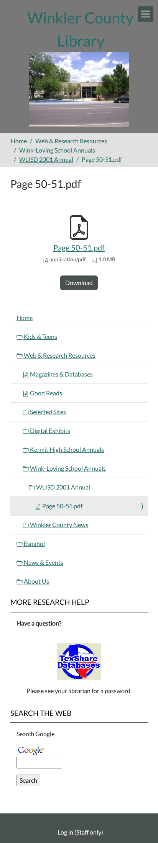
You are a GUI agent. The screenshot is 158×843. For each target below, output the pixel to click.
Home (19, 140)
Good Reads (45, 393)
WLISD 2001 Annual (46, 159)
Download (79, 282)
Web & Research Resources (71, 140)
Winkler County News (58, 524)
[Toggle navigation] (145, 14)
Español (34, 543)
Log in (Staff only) (80, 832)
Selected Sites (47, 411)
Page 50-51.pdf (79, 247)
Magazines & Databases (61, 374)
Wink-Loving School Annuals (57, 150)
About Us (36, 581)
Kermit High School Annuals (66, 449)
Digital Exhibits (49, 430)
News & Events (43, 562)
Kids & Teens (40, 336)
